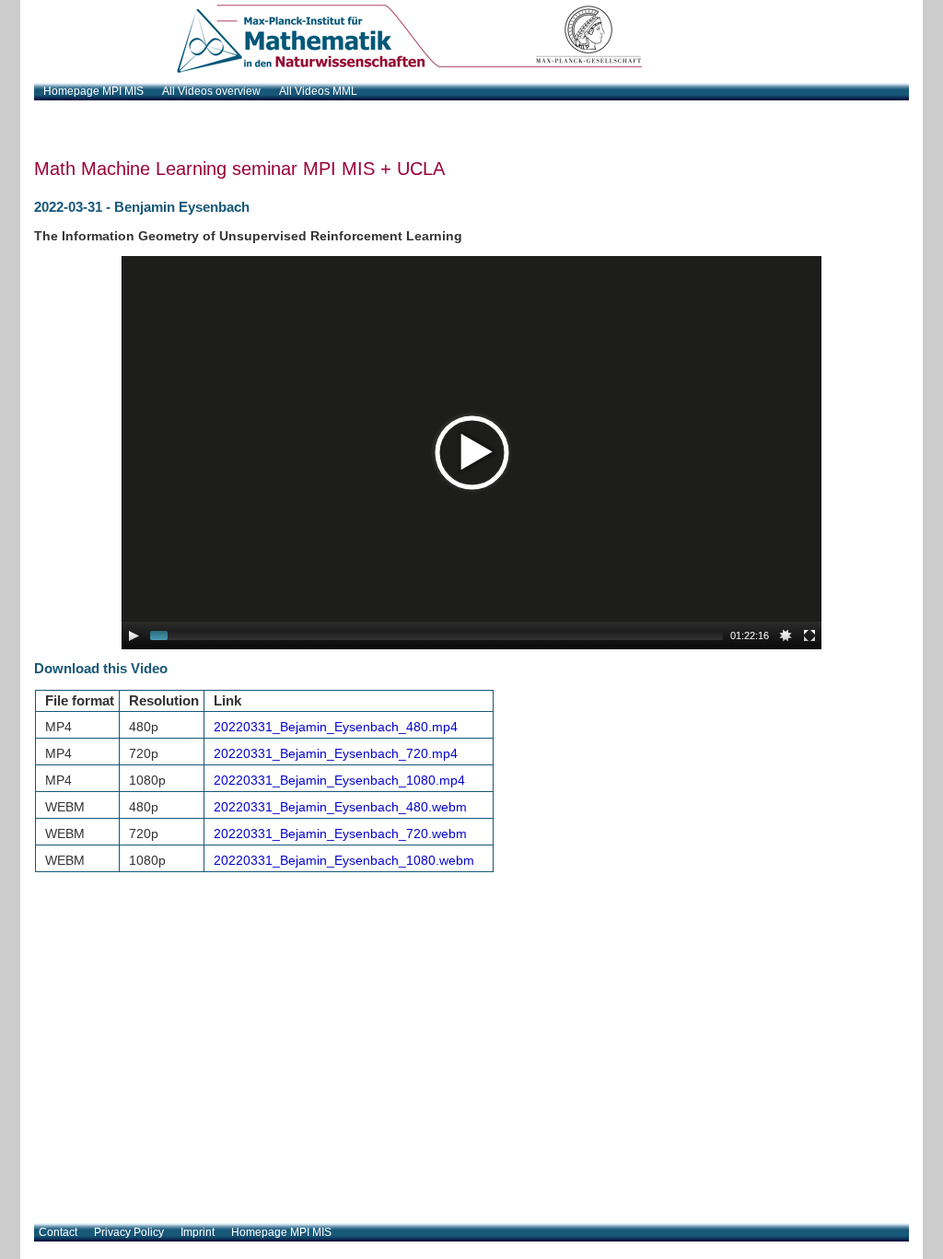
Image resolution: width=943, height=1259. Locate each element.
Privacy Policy (129, 1232)
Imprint (197, 1232)
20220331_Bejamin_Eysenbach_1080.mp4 (339, 780)
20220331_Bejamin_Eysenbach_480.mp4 (336, 726)
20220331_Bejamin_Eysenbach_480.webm (340, 806)
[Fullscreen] (809, 635)
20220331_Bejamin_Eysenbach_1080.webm (344, 860)
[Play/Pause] (133, 635)
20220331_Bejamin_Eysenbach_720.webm (340, 833)
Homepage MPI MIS (281, 1232)
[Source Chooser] (785, 635)
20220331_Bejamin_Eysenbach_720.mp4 (336, 753)
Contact (58, 1232)
